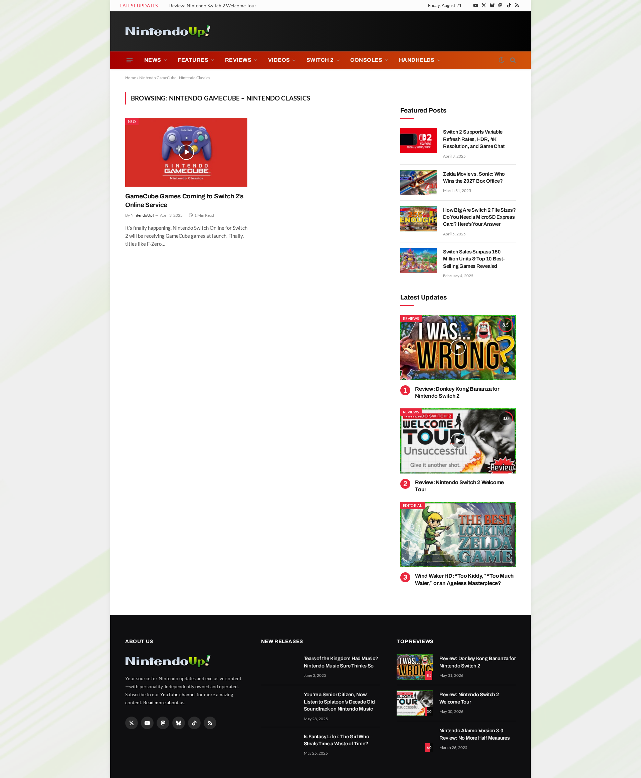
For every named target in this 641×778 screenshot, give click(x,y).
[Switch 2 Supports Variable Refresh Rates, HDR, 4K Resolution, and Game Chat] (418, 140)
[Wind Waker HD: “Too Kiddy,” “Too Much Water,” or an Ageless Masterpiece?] (458, 534)
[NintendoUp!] (168, 31)
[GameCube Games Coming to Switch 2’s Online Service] (186, 152)
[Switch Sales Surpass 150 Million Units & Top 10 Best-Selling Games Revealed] (418, 260)
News (152, 60)
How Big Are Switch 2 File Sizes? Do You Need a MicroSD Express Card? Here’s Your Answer (479, 217)
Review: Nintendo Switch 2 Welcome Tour (212, 5)
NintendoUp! (142, 215)
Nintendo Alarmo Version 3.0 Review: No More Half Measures (474, 734)
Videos (279, 60)
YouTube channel (178, 694)
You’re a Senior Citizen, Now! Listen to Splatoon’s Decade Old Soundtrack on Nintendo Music (339, 702)
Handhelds (417, 60)
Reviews (238, 60)
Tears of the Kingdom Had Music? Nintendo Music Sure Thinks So (341, 662)
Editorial (412, 505)
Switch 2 (320, 60)
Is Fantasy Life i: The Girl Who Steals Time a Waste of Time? (336, 740)
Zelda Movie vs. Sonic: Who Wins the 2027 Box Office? (474, 177)
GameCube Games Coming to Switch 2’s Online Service (184, 200)
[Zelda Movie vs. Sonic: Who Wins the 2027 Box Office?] (418, 182)
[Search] (512, 60)
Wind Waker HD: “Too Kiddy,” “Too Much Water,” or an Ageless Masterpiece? (464, 579)
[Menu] (130, 60)
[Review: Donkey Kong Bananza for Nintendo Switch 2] (458, 347)
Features (193, 60)
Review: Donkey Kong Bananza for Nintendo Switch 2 (457, 392)
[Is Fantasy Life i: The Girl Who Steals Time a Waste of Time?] (279, 745)
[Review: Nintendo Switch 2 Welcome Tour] (458, 440)
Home (130, 77)
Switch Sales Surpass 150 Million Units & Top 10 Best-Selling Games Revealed (474, 259)
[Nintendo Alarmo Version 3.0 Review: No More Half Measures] (415, 739)
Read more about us (163, 702)
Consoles (366, 60)
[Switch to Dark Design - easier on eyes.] (501, 60)
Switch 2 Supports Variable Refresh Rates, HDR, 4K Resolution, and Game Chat (473, 139)
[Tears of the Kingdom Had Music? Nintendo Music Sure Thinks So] (279, 667)
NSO (132, 121)
